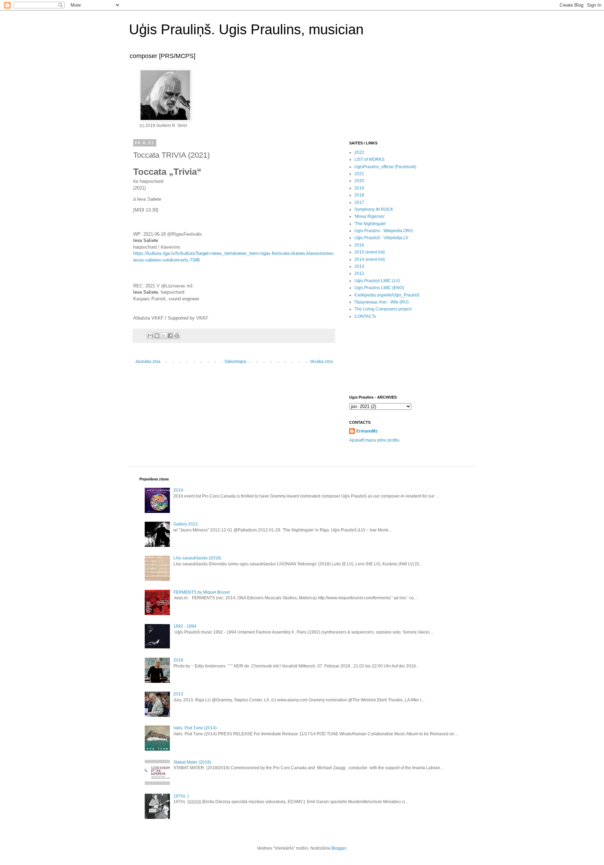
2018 (359, 195)
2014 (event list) (369, 259)
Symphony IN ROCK (373, 209)
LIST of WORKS (369, 159)
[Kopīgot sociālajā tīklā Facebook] (170, 335)
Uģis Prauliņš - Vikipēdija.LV (381, 237)
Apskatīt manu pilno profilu (374, 440)
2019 (359, 188)
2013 (359, 266)
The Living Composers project (382, 309)
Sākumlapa (235, 361)
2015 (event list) (369, 252)
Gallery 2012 (185, 524)
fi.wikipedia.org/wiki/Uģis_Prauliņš (386, 295)
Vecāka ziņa (321, 361)
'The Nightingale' (370, 223)
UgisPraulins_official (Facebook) (385, 166)
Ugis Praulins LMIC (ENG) (379, 287)
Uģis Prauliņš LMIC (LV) (377, 280)
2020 (359, 180)
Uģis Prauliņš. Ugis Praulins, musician (246, 29)
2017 (359, 202)
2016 (359, 245)
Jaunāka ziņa (147, 361)
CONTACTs (365, 316)
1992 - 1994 (184, 626)
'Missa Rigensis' (369, 216)
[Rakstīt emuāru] (156, 335)
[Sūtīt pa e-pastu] (150, 335)
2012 (359, 273)
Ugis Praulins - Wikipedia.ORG (383, 230)
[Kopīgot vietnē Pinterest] (176, 335)
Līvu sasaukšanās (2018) (197, 558)
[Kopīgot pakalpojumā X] (163, 335)
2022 (359, 152)
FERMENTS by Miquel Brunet (201, 592)
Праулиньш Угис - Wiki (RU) (381, 302)
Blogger (338, 848)
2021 (359, 173)
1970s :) (181, 796)
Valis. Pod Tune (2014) (195, 727)
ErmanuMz (367, 431)
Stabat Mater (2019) (192, 762)
